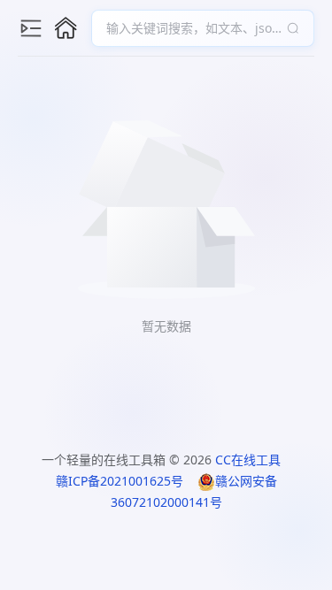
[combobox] (194, 28)
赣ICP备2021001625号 (119, 480)
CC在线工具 (248, 459)
